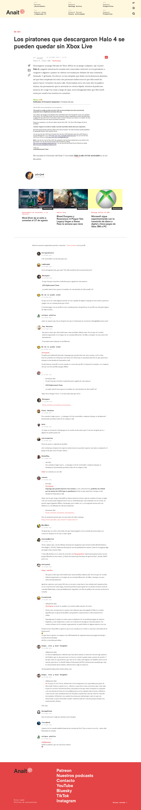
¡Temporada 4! (40, 14)
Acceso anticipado (76, 14)
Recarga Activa (75, 6)
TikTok (62, 795)
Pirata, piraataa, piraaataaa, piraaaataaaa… (57, 405)
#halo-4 (36, 61)
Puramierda (46, 597)
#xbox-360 (46, 61)
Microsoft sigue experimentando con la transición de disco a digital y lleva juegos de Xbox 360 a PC (103, 221)
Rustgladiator (48, 253)
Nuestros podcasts (74, 775)
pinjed (40, 57)
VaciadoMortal (48, 539)
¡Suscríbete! (39, 6)
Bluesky (64, 790)
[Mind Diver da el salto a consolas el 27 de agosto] (36, 198)
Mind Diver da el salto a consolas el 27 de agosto (35, 219)
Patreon (64, 770)
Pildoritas (108, 14)
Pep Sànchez (47, 326)
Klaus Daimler (48, 410)
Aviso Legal (19, 800)
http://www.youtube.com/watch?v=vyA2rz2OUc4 (59, 520)
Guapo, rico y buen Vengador (54, 646)
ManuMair (45, 525)
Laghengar (46, 264)
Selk (43, 424)
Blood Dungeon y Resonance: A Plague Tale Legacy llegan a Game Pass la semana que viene (70, 220)
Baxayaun (46, 275)
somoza (44, 477)
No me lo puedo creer (51, 295)
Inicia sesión (71, 245)
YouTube (64, 785)
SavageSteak (47, 711)
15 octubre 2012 (47, 255)
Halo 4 (77, 155)
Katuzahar (46, 564)
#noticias (56, 61)
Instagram (66, 800)
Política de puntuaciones (25, 802)
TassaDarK (46, 722)
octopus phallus (49, 315)
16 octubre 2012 (47, 713)
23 (106, 57)
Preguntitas (108, 6)
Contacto (65, 780)
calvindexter (47, 438)
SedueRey (45, 456)
